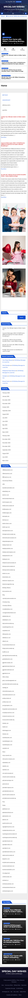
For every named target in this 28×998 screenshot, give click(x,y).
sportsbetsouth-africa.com (8, 851)
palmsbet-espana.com (7, 787)
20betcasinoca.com (7, 473)
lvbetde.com (5, 723)
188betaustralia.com (6, 75)
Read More (3, 137)
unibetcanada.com (7, 876)
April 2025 (5, 428)
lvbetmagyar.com (6, 730)
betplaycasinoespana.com (8, 552)
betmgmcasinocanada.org (8, 534)
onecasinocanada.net (7, 773)
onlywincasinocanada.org (8, 776)
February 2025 (6, 435)
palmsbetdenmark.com (8, 791)
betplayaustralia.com (7, 548)
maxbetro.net (5, 748)
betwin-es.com (6, 573)
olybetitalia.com (6, 762)
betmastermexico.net (7, 530)
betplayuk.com (6, 559)
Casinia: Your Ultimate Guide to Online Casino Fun (13, 117)
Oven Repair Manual (7, 360)
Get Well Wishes (19, 988)
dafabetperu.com (6, 619)
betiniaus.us (5, 520)
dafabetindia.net (6, 616)
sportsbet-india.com (7, 844)
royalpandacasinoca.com (8, 830)
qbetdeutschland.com (7, 812)
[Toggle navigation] (13, 14)
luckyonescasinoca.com (8, 716)
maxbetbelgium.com (7, 741)
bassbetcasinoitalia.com (8, 487)
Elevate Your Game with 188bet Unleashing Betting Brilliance (12, 957)
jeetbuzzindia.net (6, 698)
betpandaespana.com (7, 541)
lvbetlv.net (4, 726)
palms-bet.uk (5, 784)
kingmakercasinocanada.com (9, 709)
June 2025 (5, 421)
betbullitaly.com (6, 491)
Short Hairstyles (6, 365)
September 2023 (6, 449)
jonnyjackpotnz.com (7, 705)
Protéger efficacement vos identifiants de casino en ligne (13, 41)
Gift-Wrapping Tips (5, 991)
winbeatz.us (5, 880)
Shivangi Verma (19, 43)
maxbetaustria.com (7, 737)
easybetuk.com (6, 630)
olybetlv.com (5, 766)
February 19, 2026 (8, 43)
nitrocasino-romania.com (8, 759)
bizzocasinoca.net (6, 591)
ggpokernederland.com (8, 669)
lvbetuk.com (5, 734)
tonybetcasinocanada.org (8, 862)
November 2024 (6, 442)
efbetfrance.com (6, 637)
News (3, 751)
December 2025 (6, 400)
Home (3, 985)
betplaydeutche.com (7, 555)
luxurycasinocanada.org (8, 719)
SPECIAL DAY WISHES (14, 7)
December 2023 (6, 446)
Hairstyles (4, 376)
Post (3, 801)
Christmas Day (6, 602)
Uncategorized (6, 37)
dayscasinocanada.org (8, 623)
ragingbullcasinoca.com (8, 826)
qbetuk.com (5, 819)
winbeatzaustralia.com (8, 883)
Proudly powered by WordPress (10, 980)
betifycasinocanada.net (8, 505)
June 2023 (5, 457)
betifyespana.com (6, 509)
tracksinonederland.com (8, 866)
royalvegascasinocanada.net (9, 833)
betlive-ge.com (6, 527)
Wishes (20, 994)
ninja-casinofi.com (6, 755)
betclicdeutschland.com (8, 498)
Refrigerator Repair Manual (9, 370)
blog (3, 594)
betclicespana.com (7, 502)
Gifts (11, 991)
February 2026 (6, 392)
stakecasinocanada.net (8, 855)
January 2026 (5, 396)
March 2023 (5, 460)
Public (4, 805)
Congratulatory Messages (10, 988)
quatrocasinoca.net (7, 823)
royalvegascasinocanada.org (9, 837)
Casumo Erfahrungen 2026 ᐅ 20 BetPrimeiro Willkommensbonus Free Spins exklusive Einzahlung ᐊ (13, 64)
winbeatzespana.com (7, 891)
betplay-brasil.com (7, 544)
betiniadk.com (5, 516)
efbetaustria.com (6, 634)
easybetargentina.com (7, 627)
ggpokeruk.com (6, 673)
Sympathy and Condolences (12, 994)
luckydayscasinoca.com (8, 712)
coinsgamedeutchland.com (9, 612)
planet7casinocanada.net (8, 794)
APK (3, 484)
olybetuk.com (5, 769)
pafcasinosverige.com (7, 780)
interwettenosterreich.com (8, 694)
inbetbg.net (5, 687)
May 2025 (4, 425)
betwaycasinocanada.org (8, 569)
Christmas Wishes (6, 605)
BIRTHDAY (5, 95)
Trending (22, 50)
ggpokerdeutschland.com (8, 666)
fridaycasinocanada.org (8, 648)
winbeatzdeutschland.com (8, 887)
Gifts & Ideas (5, 676)
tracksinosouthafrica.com (8, 869)
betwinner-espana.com (8, 580)
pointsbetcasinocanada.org (9, 798)
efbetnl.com (5, 641)
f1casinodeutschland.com (8, 644)
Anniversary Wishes (7, 480)
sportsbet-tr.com (6, 848)
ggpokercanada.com (7, 662)
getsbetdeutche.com (7, 659)
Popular (13, 50)
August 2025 (5, 414)
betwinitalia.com (6, 577)
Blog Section (24, 985)
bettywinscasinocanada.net (9, 562)
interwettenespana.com (8, 691)
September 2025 (6, 410)
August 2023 (5, 453)
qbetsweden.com (6, 816)
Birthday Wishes (6, 587)
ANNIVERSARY (6, 100)
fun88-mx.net (5, 652)
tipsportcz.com (6, 858)
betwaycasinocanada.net (8, 566)
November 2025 (6, 403)
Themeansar (13, 981)
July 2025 (4, 417)
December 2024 (6, 439)
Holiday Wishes (23, 991)
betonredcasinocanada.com (9, 537)
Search (4, 313)
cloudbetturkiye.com (7, 609)
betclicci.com (5, 495)
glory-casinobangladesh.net (9, 680)
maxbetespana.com (7, 744)
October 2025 (5, 407)
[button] (23, 13)
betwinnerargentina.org (8, 584)
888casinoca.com (6, 477)
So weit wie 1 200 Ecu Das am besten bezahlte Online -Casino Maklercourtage (12, 70)
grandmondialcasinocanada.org (10, 684)
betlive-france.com (7, 523)
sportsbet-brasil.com (7, 841)
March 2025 (5, 432)
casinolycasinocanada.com (9, 598)
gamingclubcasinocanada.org (9, 655)
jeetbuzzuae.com (6, 701)
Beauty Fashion (6, 381)
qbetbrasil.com (6, 809)
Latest (5, 49)
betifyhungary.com (6, 512)
